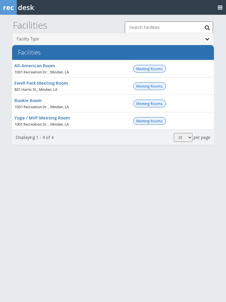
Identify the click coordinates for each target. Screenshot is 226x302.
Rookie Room (28, 100)
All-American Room (34, 65)
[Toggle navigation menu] (220, 7)
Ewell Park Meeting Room (41, 83)
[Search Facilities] (207, 27)
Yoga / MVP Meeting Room (42, 118)
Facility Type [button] (28, 39)
